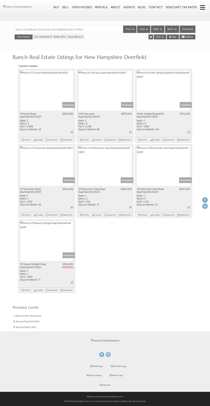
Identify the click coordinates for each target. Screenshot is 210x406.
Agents (129, 7)
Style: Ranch (74, 36)
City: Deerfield (42, 36)
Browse (28, 315)
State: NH (59, 36)
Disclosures (105, 385)
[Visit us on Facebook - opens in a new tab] (205, 200)
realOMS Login (126, 401)
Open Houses (82, 7)
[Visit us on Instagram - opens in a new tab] (205, 206)
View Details (47, 90)
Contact (156, 7)
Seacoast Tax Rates (181, 7)
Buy (56, 7)
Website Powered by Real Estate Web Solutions (105, 396)
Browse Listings (139, 401)
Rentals (101, 7)
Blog (142, 7)
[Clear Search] (151, 36)
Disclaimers (114, 401)
